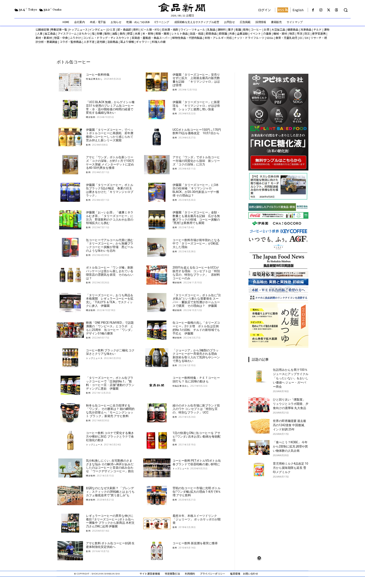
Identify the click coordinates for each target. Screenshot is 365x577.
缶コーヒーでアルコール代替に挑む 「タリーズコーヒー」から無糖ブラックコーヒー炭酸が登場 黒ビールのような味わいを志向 (111, 245)
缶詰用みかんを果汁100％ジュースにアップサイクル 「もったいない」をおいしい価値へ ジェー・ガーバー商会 (290, 378)
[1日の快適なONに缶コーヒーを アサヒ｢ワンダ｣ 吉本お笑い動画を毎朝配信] (156, 440)
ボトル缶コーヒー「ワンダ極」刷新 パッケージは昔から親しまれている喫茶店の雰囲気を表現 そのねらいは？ (111, 273)
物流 (292, 33)
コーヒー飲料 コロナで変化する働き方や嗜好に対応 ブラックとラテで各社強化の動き (110, 436)
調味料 (222, 29)
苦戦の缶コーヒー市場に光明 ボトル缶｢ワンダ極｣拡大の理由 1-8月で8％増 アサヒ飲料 (197, 491)
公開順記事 (42, 29)
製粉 (107, 33)
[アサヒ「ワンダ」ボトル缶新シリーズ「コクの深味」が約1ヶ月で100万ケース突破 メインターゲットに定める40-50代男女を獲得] (70, 164)
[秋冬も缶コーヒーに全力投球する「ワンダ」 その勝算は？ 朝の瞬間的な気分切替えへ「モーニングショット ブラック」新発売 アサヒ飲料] (70, 413)
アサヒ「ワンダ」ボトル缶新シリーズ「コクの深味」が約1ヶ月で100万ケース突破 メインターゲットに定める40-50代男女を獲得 (110, 162)
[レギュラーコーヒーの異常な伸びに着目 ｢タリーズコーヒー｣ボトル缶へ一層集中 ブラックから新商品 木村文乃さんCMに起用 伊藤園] (70, 523)
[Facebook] (313, 10)
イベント (255, 33)
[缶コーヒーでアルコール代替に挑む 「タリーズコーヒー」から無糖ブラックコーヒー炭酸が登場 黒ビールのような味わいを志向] (70, 247)
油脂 (114, 33)
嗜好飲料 (90, 117)
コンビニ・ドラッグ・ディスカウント (106, 38)
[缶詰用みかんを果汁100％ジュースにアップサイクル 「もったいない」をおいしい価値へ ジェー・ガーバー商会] (259, 375)
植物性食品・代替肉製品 (187, 38)
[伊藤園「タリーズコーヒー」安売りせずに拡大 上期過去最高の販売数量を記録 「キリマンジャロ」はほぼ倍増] (156, 82)
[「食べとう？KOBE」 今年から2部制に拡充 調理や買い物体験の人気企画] (259, 447)
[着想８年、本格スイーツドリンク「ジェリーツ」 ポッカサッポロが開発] (156, 523)
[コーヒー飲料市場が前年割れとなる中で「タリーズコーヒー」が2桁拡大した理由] (156, 247)
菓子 (230, 29)
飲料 (136, 29)
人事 (39, 33)
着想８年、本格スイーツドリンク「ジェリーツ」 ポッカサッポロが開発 (197, 519)
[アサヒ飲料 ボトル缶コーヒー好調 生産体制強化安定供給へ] (70, 550)
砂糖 (99, 33)
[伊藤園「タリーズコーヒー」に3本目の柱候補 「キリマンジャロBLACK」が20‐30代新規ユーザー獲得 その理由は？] (156, 192)
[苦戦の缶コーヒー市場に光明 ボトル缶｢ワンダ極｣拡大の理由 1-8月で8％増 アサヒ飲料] (156, 495)
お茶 (266, 29)
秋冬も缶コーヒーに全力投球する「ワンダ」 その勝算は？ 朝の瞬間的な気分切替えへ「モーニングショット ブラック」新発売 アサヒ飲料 (110, 411)
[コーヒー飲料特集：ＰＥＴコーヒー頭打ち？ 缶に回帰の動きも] (156, 385)
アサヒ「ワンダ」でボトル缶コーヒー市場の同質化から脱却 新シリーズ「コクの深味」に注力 (196, 161)
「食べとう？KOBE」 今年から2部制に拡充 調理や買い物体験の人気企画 (290, 446)
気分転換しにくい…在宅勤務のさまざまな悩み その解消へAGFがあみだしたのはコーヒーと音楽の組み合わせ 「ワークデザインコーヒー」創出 (110, 466)
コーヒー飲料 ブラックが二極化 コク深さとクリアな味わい (110, 352)
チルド (317, 29)
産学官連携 (319, 33)
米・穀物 (147, 33)
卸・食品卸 (124, 29)
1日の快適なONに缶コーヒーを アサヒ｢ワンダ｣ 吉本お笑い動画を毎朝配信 (197, 436)
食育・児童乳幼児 (286, 38)
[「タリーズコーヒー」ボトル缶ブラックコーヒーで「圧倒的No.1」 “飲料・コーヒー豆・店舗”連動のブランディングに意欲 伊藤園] (70, 385)
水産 (137, 33)
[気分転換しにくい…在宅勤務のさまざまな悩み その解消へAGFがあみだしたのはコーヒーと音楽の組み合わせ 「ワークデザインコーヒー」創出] (70, 468)
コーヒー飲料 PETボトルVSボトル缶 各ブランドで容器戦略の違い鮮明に (197, 462)
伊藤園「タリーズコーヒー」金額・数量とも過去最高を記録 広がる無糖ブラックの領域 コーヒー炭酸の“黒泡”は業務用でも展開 (196, 218)
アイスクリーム (67, 33)
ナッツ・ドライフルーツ (249, 38)
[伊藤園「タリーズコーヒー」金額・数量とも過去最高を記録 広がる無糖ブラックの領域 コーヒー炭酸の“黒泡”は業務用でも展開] (156, 219)
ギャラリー (143, 42)
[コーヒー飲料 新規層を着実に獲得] (156, 550)
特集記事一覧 (59, 29)
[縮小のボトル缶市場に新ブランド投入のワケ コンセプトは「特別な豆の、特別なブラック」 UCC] (156, 413)
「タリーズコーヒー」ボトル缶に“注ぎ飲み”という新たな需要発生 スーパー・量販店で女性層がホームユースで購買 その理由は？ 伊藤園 (197, 300)
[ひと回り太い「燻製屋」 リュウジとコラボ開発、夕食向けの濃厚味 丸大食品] (259, 404)
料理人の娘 (159, 42)
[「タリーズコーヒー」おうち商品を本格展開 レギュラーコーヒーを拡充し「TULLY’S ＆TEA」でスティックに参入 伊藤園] (70, 302)
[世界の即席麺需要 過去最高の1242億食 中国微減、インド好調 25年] (259, 426)
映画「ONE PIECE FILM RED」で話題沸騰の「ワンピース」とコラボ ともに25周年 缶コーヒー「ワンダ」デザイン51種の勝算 (110, 328)
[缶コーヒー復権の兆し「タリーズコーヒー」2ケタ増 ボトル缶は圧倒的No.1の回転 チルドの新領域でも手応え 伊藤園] (156, 330)
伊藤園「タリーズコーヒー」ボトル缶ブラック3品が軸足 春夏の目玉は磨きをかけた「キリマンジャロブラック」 (109, 190)
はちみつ (84, 33)
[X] (329, 10)
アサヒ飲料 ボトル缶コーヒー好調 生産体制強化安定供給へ (110, 545)
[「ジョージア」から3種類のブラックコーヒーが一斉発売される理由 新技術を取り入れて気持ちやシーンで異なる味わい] (156, 357)
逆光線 (101, 42)
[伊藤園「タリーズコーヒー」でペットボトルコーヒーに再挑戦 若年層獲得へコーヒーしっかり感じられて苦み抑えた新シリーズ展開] (70, 137)
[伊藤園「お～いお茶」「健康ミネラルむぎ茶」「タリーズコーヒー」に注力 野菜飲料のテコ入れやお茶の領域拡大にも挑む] (70, 219)
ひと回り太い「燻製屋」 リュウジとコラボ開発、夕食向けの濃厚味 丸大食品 (290, 404)
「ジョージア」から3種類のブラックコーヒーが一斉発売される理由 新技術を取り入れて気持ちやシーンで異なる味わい (196, 356)
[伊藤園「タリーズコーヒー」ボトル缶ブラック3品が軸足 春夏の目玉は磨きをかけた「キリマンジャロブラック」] (70, 192)
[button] (345, 10)
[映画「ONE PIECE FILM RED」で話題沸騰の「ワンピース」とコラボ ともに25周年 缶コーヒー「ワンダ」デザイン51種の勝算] (70, 330)
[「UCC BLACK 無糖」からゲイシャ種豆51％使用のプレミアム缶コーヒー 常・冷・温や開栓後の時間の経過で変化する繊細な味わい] (70, 109)
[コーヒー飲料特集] (70, 82)
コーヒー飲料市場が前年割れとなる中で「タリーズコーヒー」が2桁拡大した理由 (196, 243)
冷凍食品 (305, 29)
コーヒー (256, 29)
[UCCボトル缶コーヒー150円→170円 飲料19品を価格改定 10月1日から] (156, 137)
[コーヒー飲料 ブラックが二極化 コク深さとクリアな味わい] (70, 357)
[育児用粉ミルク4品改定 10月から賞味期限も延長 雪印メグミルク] (259, 468)
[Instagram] (321, 10)
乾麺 (238, 29)
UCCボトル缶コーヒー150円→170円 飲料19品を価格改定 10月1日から (198, 131)
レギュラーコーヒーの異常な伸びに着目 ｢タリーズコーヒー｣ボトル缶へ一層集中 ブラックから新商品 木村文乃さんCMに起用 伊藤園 (110, 521)
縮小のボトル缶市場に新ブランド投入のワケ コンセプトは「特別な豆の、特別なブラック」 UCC (196, 409)
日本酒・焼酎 (170, 29)
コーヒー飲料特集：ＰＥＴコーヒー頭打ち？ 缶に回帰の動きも (196, 379)
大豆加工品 (278, 29)
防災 (307, 33)
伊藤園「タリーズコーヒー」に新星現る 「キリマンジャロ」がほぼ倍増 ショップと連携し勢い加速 (196, 105)
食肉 (122, 33)
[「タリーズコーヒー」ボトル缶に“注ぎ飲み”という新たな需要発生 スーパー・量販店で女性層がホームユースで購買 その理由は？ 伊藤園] (156, 302)
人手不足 (89, 42)
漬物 (326, 29)
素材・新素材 (43, 38)
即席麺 (223, 33)
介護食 (267, 33)
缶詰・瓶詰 (197, 33)
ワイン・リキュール (192, 29)
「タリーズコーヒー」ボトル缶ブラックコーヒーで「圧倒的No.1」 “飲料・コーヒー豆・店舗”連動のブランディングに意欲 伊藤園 (110, 383)
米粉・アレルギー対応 (218, 38)
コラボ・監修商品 (71, 42)
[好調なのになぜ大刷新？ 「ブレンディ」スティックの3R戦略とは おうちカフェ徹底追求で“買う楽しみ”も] (70, 495)
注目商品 (112, 42)
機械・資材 (280, 33)
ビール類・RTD (150, 29)
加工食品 (50, 33)
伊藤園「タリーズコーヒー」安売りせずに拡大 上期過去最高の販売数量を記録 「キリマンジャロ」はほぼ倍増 (196, 80)
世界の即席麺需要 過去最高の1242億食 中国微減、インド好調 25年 (290, 425)
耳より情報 (127, 42)
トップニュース (78, 29)
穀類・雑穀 (162, 33)
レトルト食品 (179, 33)
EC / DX (304, 38)
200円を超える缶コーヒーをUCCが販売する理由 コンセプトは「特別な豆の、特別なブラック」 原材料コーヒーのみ (196, 273)
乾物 (246, 29)
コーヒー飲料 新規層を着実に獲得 (195, 543)
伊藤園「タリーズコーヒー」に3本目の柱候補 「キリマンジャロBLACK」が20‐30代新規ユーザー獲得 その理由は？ (196, 190)
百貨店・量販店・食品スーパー (151, 38)
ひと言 (111, 29)
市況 (299, 33)
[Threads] (336, 10)
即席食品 (211, 33)
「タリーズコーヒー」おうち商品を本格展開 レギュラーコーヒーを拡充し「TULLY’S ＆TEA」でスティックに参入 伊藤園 (109, 300)
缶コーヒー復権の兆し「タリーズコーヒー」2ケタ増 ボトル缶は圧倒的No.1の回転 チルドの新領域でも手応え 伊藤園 (196, 328)
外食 (232, 33)
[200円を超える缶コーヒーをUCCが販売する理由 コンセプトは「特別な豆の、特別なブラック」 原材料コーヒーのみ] (156, 275)
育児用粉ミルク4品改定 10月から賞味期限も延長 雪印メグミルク (290, 468)
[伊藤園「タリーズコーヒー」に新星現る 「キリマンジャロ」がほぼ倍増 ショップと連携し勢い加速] (156, 109)
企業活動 (242, 33)
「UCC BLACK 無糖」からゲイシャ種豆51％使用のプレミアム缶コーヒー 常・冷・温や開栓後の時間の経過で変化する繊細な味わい (111, 107)
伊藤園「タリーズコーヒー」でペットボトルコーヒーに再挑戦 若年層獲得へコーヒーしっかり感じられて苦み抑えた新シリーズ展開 (109, 135)
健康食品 (292, 29)
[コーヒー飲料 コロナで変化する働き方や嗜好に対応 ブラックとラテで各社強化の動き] (70, 440)
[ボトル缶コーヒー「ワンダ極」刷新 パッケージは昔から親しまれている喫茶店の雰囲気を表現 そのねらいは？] (70, 275)
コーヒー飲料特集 (98, 74)
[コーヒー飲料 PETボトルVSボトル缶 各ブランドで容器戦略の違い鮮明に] (156, 468)
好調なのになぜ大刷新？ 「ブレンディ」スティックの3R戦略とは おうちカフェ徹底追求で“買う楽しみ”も (110, 491)
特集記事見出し (94, 79)
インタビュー (97, 29)
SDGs (269, 38)
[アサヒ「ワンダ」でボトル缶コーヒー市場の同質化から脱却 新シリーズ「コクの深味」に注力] (156, 164)
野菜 (130, 33)
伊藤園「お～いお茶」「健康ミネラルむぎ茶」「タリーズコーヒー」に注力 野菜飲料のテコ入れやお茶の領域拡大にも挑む (109, 218)
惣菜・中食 (61, 38)
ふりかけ (75, 38)
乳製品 (211, 29)
